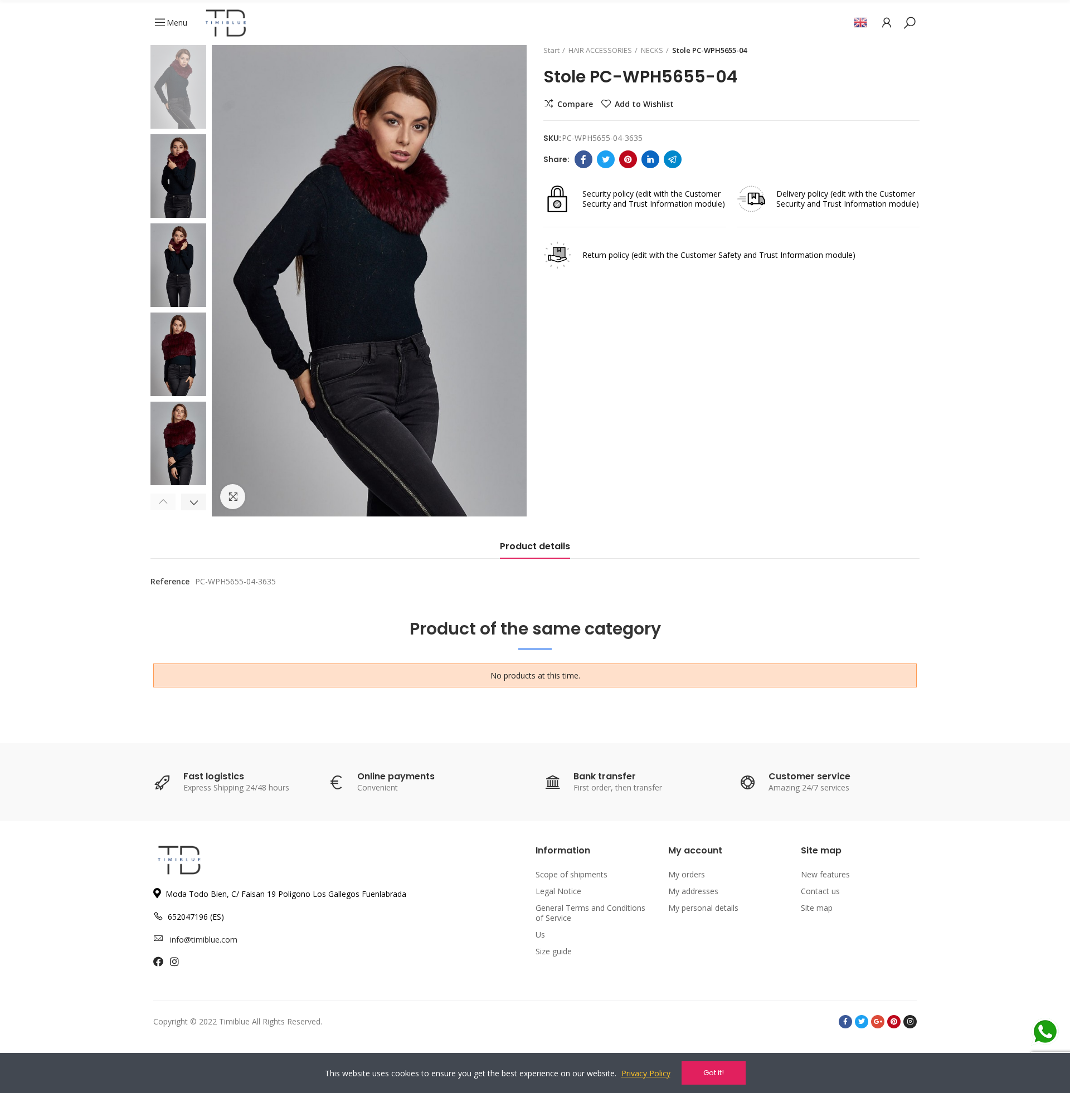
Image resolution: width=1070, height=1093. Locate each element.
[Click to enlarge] (232, 496)
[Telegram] (673, 159)
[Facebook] (583, 159)
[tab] (535, 549)
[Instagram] (910, 1021)
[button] (163, 502)
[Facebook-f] (845, 1021)
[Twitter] (606, 159)
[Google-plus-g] (877, 1021)
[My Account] (886, 22)
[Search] (909, 22)
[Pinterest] (628, 159)
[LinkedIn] (650, 159)
